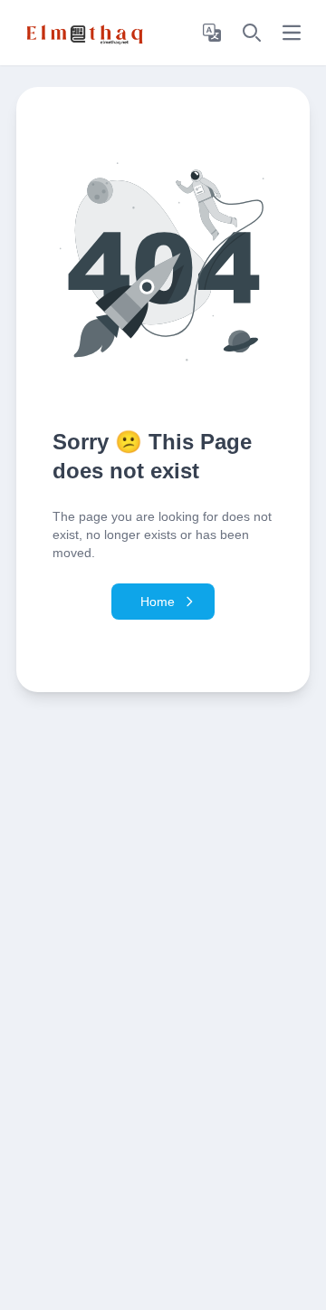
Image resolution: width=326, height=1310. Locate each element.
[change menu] (291, 32)
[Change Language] (212, 32)
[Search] (252, 32)
